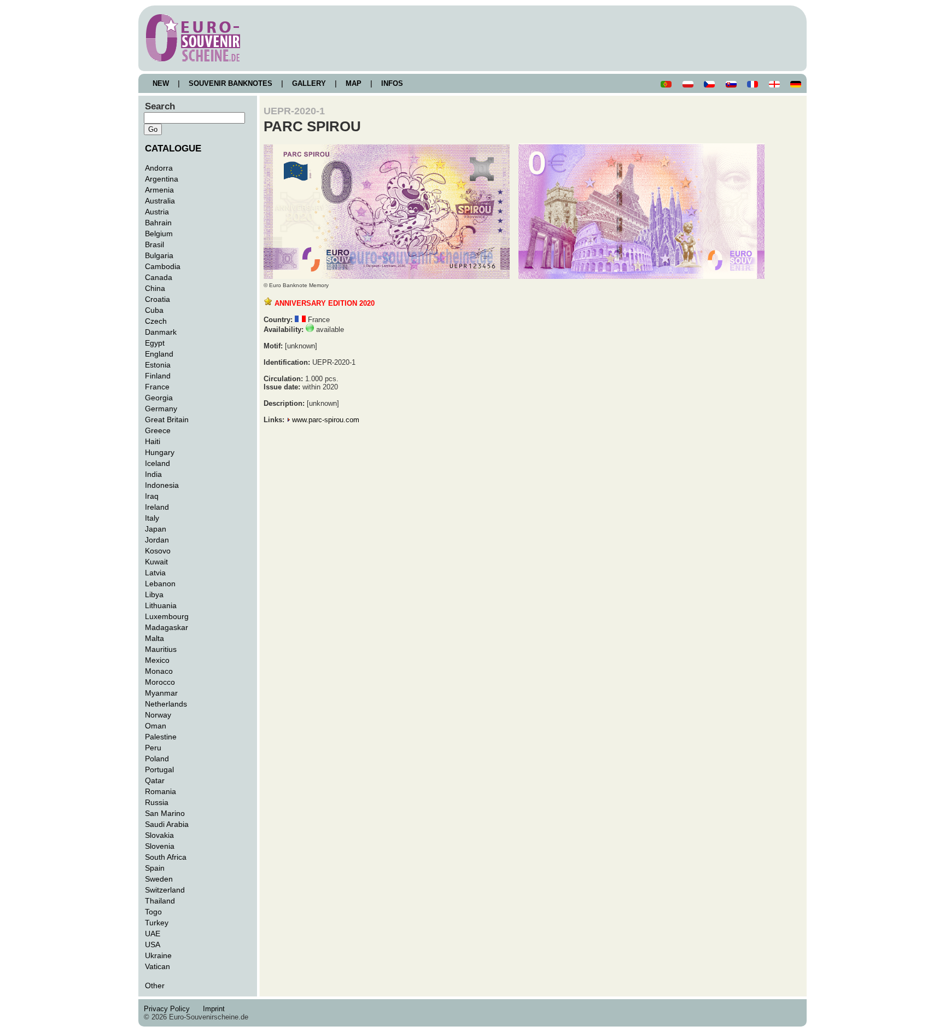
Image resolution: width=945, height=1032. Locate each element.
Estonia (158, 364)
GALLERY (309, 83)
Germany (161, 408)
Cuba (154, 310)
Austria (157, 211)
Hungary (159, 452)
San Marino (165, 813)
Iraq (152, 496)
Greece (158, 430)
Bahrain (158, 222)
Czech (156, 321)
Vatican (157, 966)
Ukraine (158, 955)
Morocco (160, 682)
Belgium (159, 233)
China (155, 288)
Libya (154, 594)
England (159, 353)
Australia (160, 200)
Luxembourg (167, 616)
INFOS (392, 83)
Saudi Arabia (167, 824)
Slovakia (159, 835)
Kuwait (156, 561)
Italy (152, 518)
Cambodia (162, 266)
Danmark (161, 332)
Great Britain (167, 419)
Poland (157, 758)
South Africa (165, 857)
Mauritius (161, 649)
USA (152, 944)
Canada (158, 277)
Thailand (160, 900)
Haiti (152, 441)
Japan (155, 528)
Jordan (157, 539)
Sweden (159, 878)
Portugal (159, 769)
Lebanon (160, 583)
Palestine (161, 736)
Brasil (154, 244)
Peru (153, 747)
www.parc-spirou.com (325, 420)
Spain (155, 868)
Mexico (157, 660)
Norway (158, 714)
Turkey (156, 922)
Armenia (159, 189)
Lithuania (161, 605)
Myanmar (161, 693)
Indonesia (162, 485)
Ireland (157, 507)
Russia (156, 802)
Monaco (159, 671)
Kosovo (158, 550)
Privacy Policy (170, 1009)
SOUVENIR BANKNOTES (230, 83)
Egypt (155, 343)
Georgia (159, 397)
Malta (154, 638)
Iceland (157, 463)
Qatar (155, 780)
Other (155, 985)
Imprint (216, 1009)
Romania (160, 791)
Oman (155, 725)
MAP (353, 83)
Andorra (159, 168)
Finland (158, 375)
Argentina (161, 178)
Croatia (157, 299)
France (157, 386)
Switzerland (165, 889)
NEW (161, 83)
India (153, 474)
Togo (153, 911)
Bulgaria (159, 255)
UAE (152, 933)
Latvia (155, 572)
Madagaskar (166, 627)
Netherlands (166, 703)
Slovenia (159, 846)
